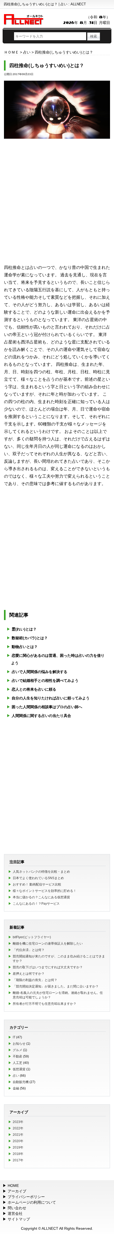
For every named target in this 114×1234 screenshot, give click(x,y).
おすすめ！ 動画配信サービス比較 (37, 884)
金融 (16, 1088)
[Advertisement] (57, 201)
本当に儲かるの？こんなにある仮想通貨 (41, 897)
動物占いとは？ (25, 647)
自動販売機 (21, 1082)
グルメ (17, 1050)
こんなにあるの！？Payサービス (36, 903)
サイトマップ (19, 1219)
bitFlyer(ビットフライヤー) (32, 937)
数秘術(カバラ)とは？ (30, 638)
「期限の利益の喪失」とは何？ (35, 980)
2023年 (18, 1122)
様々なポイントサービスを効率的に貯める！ (44, 891)
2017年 (18, 1160)
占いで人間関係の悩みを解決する (39, 672)
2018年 (18, 1154)
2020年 (18, 1141)
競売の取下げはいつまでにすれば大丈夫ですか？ (48, 967)
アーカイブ (17, 1191)
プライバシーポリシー (26, 1197)
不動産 (17, 1056)
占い (16, 1075)
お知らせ (19, 1044)
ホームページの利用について (32, 1202)
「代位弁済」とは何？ (29, 950)
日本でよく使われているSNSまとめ (38, 878)
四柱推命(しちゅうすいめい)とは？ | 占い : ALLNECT (45, 4)
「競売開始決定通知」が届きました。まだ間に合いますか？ (56, 986)
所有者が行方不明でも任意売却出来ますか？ (44, 1004)
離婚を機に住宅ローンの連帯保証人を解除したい (48, 943)
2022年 (18, 1128)
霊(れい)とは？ (24, 629)
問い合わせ (17, 1208)
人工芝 (17, 1063)
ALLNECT (50, 1228)
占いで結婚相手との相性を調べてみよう (45, 680)
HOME (13, 1185)
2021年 (18, 1135)
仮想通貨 (19, 1069)
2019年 (18, 1147)
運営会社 (15, 1213)
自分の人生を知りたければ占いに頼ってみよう (51, 698)
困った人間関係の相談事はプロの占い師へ (47, 707)
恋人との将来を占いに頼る (34, 689)
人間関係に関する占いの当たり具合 (41, 716)
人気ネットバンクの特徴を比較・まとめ (41, 872)
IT (14, 1037)
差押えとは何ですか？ (29, 973)
